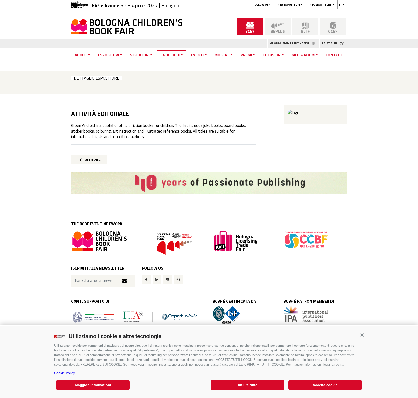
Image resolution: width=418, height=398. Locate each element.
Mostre (222, 55)
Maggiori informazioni (93, 385)
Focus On (272, 55)
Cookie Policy (64, 373)
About (81, 55)
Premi (246, 55)
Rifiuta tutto (248, 385)
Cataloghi (170, 55)
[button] (362, 335)
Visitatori (139, 55)
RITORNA (92, 160)
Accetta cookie (325, 385)
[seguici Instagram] (178, 279)
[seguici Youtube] (167, 279)
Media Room (303, 55)
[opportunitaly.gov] (135, 316)
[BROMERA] (209, 183)
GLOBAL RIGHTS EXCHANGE (290, 43)
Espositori (108, 55)
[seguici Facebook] (146, 279)
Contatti (334, 55)
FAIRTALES (330, 43)
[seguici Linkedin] (157, 279)
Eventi (197, 55)
